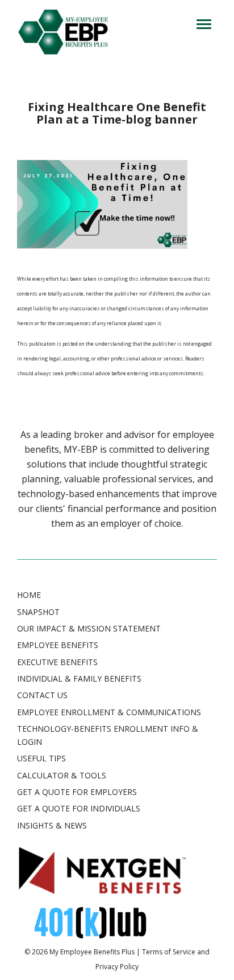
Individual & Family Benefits (79, 678)
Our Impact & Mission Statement (89, 628)
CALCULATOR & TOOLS (61, 775)
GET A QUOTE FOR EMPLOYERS (77, 791)
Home (29, 594)
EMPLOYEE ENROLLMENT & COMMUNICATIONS (109, 712)
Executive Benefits (57, 662)
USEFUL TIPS (41, 758)
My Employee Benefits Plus (92, 952)
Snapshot (38, 611)
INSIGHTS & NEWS (52, 825)
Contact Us (42, 695)
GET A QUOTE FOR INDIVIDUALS (78, 808)
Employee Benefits (57, 644)
